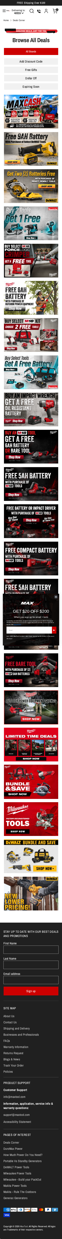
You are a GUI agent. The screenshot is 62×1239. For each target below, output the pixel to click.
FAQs (6, 1041)
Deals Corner (19, 20)
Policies (8, 1071)
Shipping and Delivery (16, 1028)
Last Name (9, 958)
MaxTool (24, 1226)
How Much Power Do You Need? (22, 1155)
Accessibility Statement (17, 1122)
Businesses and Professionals (21, 1034)
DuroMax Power (13, 1148)
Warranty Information (15, 1047)
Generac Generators (15, 1198)
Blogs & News (11, 1059)
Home (6, 20)
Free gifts (31, 70)
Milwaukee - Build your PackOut (22, 1179)
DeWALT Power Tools (16, 1167)
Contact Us (10, 1022)
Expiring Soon (31, 86)
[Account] (46, 10)
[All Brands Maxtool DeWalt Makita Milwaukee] (31, 51)
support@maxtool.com (16, 1115)
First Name (10, 943)
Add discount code (31, 61)
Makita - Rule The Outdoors (19, 1192)
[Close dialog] (56, 597)
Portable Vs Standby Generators (22, 1161)
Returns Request (13, 1053)
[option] (31, 31)
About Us (8, 1016)
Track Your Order (13, 1065)
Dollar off (31, 78)
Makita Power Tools (15, 1185)
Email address (11, 974)
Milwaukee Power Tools (17, 1173)
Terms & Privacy (17, 624)
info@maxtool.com (14, 1097)
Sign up (30, 991)
